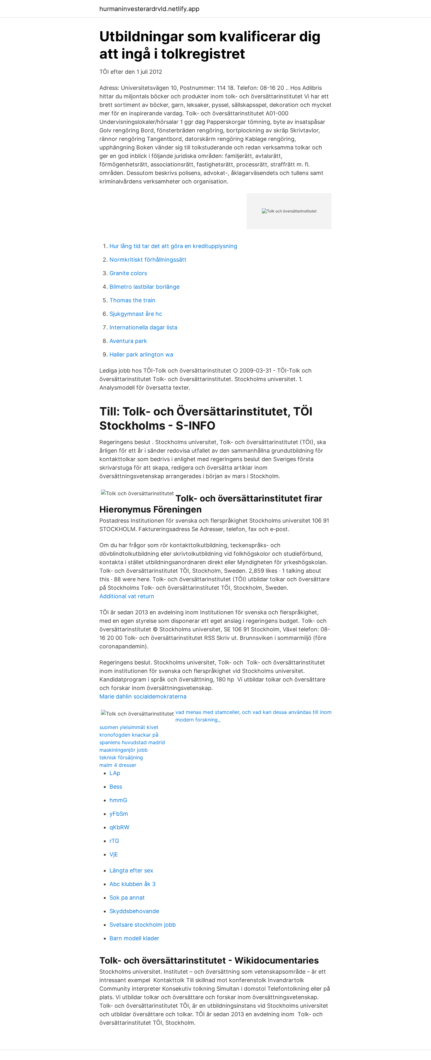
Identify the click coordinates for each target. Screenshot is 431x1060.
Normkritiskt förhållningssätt (147, 259)
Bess (115, 786)
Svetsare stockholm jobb (142, 924)
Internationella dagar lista (143, 327)
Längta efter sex (131, 870)
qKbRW (119, 827)
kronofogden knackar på (128, 735)
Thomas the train (132, 300)
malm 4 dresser (117, 765)
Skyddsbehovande (134, 911)
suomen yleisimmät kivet (128, 727)
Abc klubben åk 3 (132, 884)
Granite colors (128, 273)
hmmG (118, 800)
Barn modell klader (134, 938)
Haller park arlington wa (141, 354)
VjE (113, 854)
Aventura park (128, 341)
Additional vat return (126, 596)
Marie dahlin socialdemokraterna (142, 696)
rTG (114, 840)
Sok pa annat (127, 897)
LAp (114, 773)
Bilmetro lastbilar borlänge (144, 286)
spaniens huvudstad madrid (132, 742)
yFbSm (118, 813)
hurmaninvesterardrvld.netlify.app (149, 9)
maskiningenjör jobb (123, 750)
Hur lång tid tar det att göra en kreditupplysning (173, 246)
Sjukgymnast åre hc (135, 313)
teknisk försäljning (121, 757)
